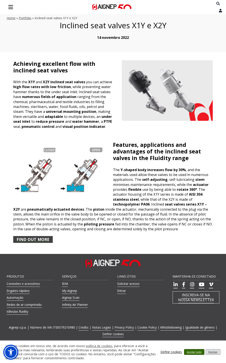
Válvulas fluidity (17, 311)
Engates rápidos (18, 291)
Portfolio (25, 18)
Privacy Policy (124, 327)
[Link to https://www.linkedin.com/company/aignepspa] (174, 284)
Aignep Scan (70, 297)
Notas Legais (101, 327)
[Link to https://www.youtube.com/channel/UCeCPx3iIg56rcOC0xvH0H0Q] (201, 284)
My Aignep (69, 291)
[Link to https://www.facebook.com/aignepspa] (183, 284)
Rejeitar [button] (213, 352)
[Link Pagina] (112, 7)
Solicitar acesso (128, 284)
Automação (15, 297)
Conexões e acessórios (23, 284)
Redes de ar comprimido (24, 304)
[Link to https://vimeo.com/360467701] (210, 284)
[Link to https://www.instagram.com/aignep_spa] (191, 284)
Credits (84, 327)
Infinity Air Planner (75, 304)
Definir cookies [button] (113, 334)
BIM (65, 284)
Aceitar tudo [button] (194, 352)
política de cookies (99, 346)
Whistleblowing (171, 327)
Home (11, 18)
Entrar (121, 291)
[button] (10, 352)
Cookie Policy (147, 327)
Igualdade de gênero (200, 327)
